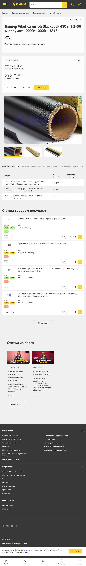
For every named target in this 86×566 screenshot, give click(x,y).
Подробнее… (24, 552)
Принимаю (75, 551)
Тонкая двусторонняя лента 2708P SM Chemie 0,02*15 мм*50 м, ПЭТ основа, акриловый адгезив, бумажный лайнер (47, 295)
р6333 (6, 262)
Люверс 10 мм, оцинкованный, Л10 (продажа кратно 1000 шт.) (42, 219)
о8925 (6, 237)
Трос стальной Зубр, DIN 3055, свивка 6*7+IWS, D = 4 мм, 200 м (42, 244)
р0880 (6, 313)
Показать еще (43, 323)
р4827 (6, 287)
